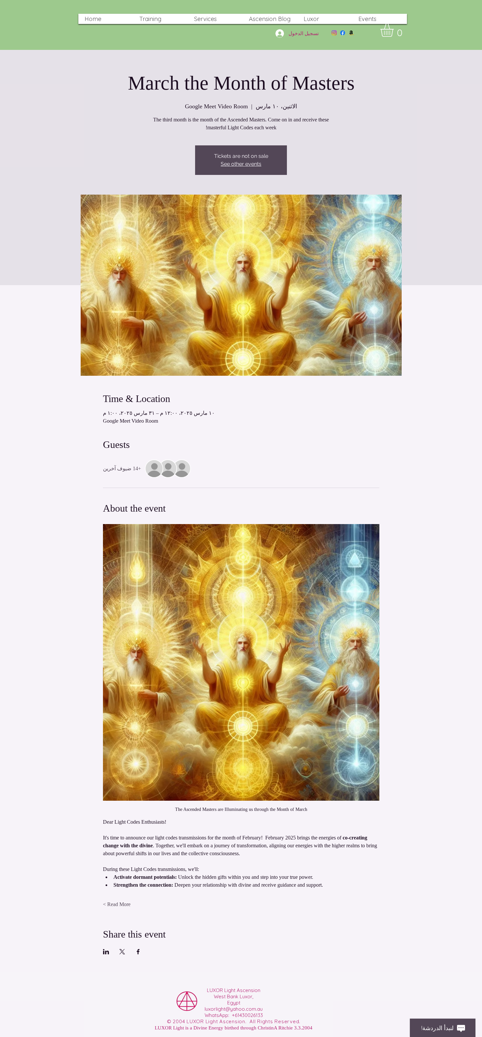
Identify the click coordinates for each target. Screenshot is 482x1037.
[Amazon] (351, 33)
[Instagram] (334, 33)
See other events (241, 164)
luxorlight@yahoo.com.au (234, 1009)
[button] (394, 30)
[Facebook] (342, 33)
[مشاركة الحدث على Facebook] (138, 951)
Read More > (117, 904)
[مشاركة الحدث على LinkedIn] (106, 951)
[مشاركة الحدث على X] (122, 951)
